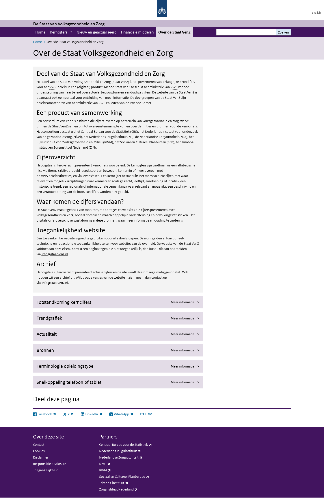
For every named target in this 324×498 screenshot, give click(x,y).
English (316, 13)
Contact (38, 444)
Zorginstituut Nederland (128, 489)
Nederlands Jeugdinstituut (129, 451)
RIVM (114, 470)
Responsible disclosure (49, 464)
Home (40, 32)
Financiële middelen (137, 32)
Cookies (39, 451)
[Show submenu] (71, 32)
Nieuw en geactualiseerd (97, 32)
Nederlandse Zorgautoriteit (129, 457)
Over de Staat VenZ (174, 32)
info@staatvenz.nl (54, 254)
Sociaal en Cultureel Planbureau (129, 476)
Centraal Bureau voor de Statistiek (129, 444)
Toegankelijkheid (45, 470)
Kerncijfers (58, 32)
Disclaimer (40, 457)
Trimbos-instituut (123, 483)
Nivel (114, 463)
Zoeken (283, 32)
